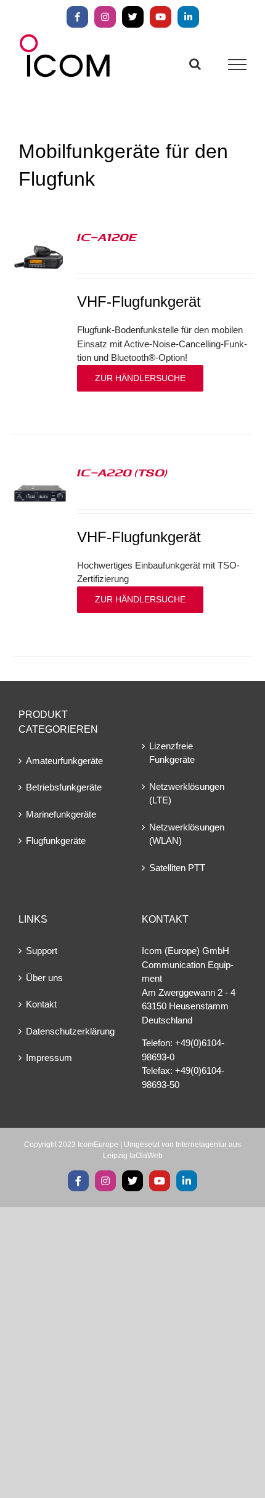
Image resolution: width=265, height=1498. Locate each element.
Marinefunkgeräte (61, 814)
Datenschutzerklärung (70, 1031)
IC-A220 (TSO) (122, 472)
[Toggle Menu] (237, 64)
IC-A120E (107, 237)
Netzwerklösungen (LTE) (186, 793)
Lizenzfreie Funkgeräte (172, 753)
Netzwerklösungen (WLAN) (186, 834)
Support (41, 950)
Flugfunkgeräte (56, 840)
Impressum (49, 1057)
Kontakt (41, 1004)
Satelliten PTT (177, 867)
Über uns (44, 977)
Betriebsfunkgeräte (64, 787)
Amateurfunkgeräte (64, 760)
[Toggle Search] (195, 64)
